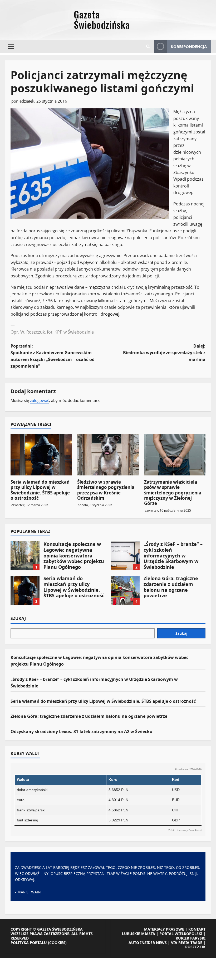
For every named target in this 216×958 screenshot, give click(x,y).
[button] (11, 46)
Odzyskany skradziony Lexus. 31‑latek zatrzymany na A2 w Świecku (82, 731)
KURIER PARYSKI (190, 938)
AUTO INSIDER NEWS (148, 942)
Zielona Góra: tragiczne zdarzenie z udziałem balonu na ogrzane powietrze (125, 590)
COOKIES (57, 942)
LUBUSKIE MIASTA (138, 933)
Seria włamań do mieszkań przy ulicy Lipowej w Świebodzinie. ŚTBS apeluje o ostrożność (40, 490)
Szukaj (18, 618)
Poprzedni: (53, 356)
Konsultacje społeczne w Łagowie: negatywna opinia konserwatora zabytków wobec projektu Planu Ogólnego (25, 555)
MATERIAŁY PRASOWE (164, 929)
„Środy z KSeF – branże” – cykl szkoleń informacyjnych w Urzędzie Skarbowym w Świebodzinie (125, 555)
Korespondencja (189, 46)
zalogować (39, 400)
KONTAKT (196, 929)
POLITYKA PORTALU (29, 942)
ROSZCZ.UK (195, 946)
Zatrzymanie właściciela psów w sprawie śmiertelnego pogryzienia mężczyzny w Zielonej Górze (172, 493)
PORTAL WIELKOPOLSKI (180, 933)
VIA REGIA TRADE (186, 942)
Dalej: (164, 352)
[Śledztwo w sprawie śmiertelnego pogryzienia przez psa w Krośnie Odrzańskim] (108, 454)
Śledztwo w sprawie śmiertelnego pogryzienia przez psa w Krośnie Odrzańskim (105, 490)
